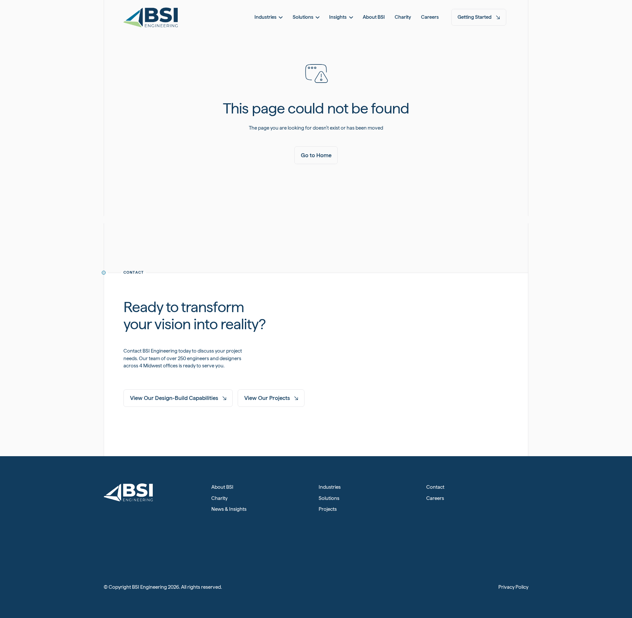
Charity (219, 498)
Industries (330, 487)
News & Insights (229, 509)
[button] (268, 17)
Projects (328, 509)
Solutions (329, 498)
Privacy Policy (513, 587)
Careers (435, 498)
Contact (435, 487)
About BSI (222, 487)
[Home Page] (150, 17)
